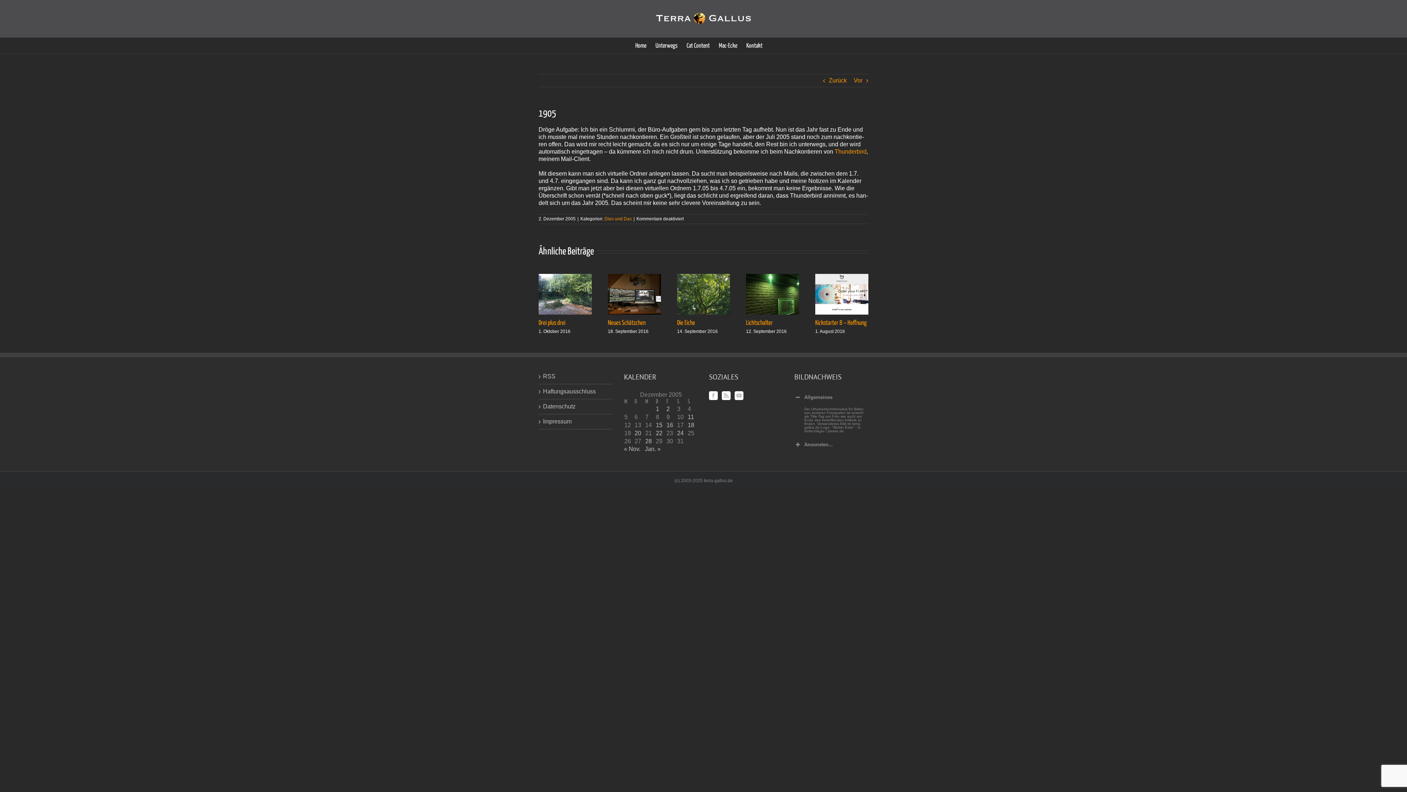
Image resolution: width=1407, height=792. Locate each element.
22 (659, 433)
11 (691, 417)
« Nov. (632, 449)
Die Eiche (686, 323)
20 (638, 433)
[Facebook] (713, 395)
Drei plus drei (552, 323)
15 (659, 425)
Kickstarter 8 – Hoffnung (841, 323)
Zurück (838, 80)
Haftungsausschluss (569, 391)
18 (691, 425)
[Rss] (726, 395)
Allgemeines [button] (818, 397)
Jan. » (653, 449)
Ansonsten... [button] (818, 444)
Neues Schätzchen (627, 323)
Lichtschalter (759, 323)
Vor (858, 80)
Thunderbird (851, 151)
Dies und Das (618, 218)
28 (648, 441)
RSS (549, 376)
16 (669, 425)
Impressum (557, 421)
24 (680, 433)
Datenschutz (559, 406)
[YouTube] (739, 395)
